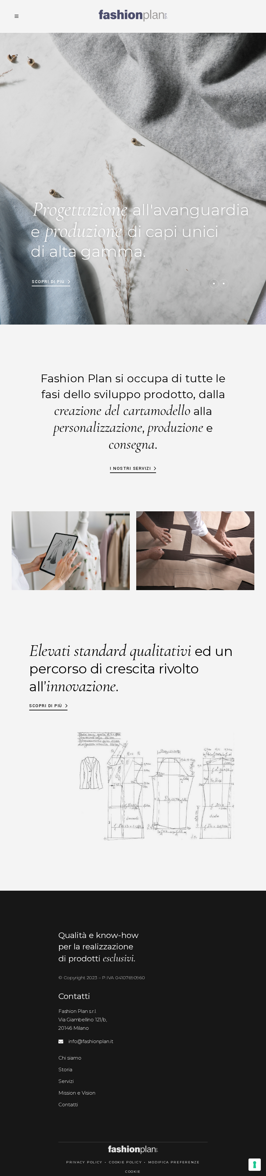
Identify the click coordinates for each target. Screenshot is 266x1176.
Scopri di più (48, 282)
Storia (65, 1069)
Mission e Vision (76, 1093)
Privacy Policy (84, 1162)
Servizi (66, 1081)
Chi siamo (69, 1058)
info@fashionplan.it (88, 1041)
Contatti (68, 1104)
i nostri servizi (130, 468)
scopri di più (45, 706)
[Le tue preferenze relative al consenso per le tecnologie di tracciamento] (254, 1164)
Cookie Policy (125, 1162)
